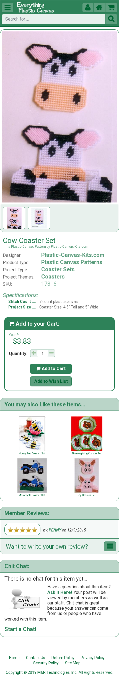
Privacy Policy (93, 657)
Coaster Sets (58, 269)
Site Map (73, 663)
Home (14, 657)
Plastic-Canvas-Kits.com (72, 255)
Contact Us (35, 657)
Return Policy (62, 657)
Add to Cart (51, 368)
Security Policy (46, 663)
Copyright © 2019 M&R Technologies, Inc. (41, 672)
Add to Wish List (51, 381)
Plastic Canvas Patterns (71, 262)
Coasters (53, 276)
